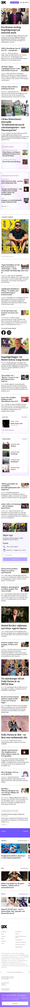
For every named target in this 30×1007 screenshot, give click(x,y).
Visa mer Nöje (24, 868)
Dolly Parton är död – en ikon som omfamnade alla (12, 182)
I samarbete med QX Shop (9, 159)
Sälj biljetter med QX (8, 430)
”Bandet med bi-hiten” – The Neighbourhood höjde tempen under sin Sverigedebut (11, 191)
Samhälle (4, 931)
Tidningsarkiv (19, 940)
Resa (2, 938)
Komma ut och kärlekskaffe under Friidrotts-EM (11, 201)
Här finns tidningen (20, 942)
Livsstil (3, 936)
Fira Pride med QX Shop (11, 162)
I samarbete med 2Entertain (10, 150)
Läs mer (3, 824)
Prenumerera (14, 2)
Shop (2, 943)
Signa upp (15, 1003)
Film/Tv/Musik (5, 179)
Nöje (2, 187)
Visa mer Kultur (23, 894)
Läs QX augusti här (6, 256)
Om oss (17, 934)
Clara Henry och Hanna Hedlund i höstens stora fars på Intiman (11, 153)
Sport (3, 198)
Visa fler (3, 206)
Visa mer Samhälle (23, 840)
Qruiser (3, 941)
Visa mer (24, 417)
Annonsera (18, 931)
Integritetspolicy (20, 944)
